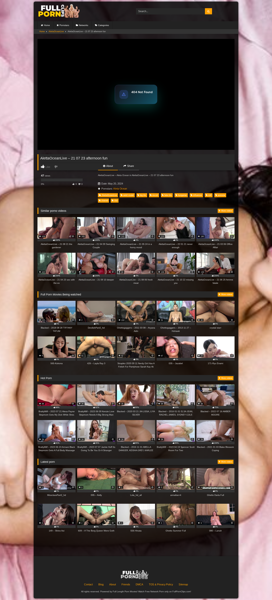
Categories (103, 25)
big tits (143, 195)
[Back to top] (262, 591)
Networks (83, 25)
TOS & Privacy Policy (161, 584)
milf (210, 195)
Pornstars (64, 25)
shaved (104, 200)
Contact (88, 584)
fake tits (168, 195)
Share (130, 166)
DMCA (139, 584)
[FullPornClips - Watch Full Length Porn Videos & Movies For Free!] (61, 11)
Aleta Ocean (120, 188)
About (109, 166)
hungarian (182, 195)
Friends (126, 584)
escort (155, 195)
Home (47, 25)
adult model (128, 195)
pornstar (221, 195)
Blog (101, 584)
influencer (197, 195)
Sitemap (183, 584)
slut (116, 200)
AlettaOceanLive (56, 31)
